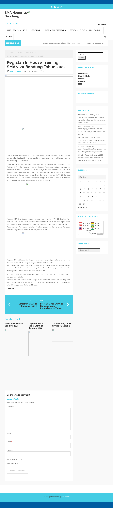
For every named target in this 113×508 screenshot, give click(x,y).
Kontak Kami (83, 73)
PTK (25, 30)
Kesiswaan (35, 30)
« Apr (80, 207)
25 (88, 200)
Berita (73, 30)
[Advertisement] (39, 375)
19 (92, 196)
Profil (16, 30)
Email (9, 442)
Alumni (9, 37)
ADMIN (36, 71)
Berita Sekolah (30, 52)
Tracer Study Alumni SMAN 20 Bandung (62, 324)
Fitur (82, 30)
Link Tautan (94, 30)
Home (8, 30)
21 (100, 196)
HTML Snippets (47, 507)
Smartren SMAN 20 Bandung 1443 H (14, 324)
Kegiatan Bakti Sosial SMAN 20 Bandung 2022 (35, 325)
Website (10, 450)
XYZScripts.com (65, 507)
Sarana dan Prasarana (55, 30)
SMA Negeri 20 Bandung (16, 14)
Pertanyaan (83, 79)
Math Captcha (12, 459)
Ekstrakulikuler (84, 76)
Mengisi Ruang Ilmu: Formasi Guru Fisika (49, 43)
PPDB (80, 84)
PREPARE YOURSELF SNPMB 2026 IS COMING (95, 43)
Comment (10, 406)
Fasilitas (81, 81)
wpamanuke (66, 497)
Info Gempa (102, 24)
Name (9, 433)
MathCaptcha (15, 463)
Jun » (85, 207)
